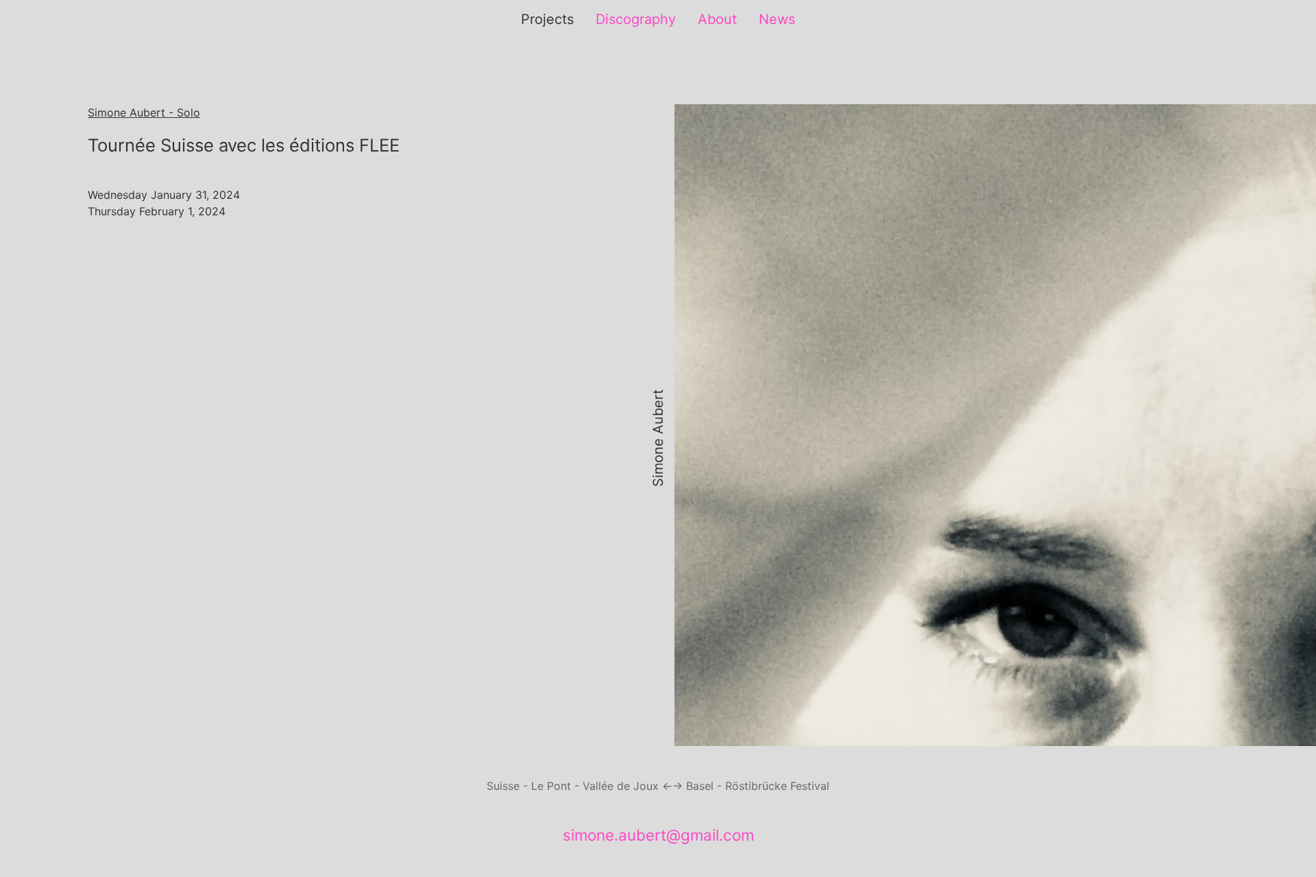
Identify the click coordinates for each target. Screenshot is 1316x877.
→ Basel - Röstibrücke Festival (750, 786)
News (777, 19)
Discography (636, 19)
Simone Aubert (658, 439)
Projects (547, 19)
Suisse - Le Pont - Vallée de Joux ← (579, 786)
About (717, 19)
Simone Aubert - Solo (144, 112)
